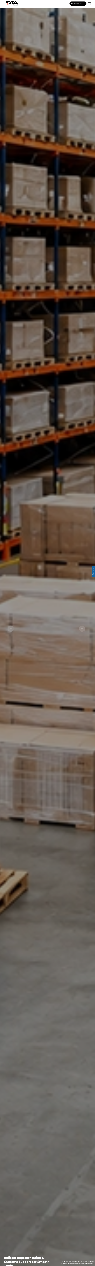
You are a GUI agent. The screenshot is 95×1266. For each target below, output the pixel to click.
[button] (82, 629)
